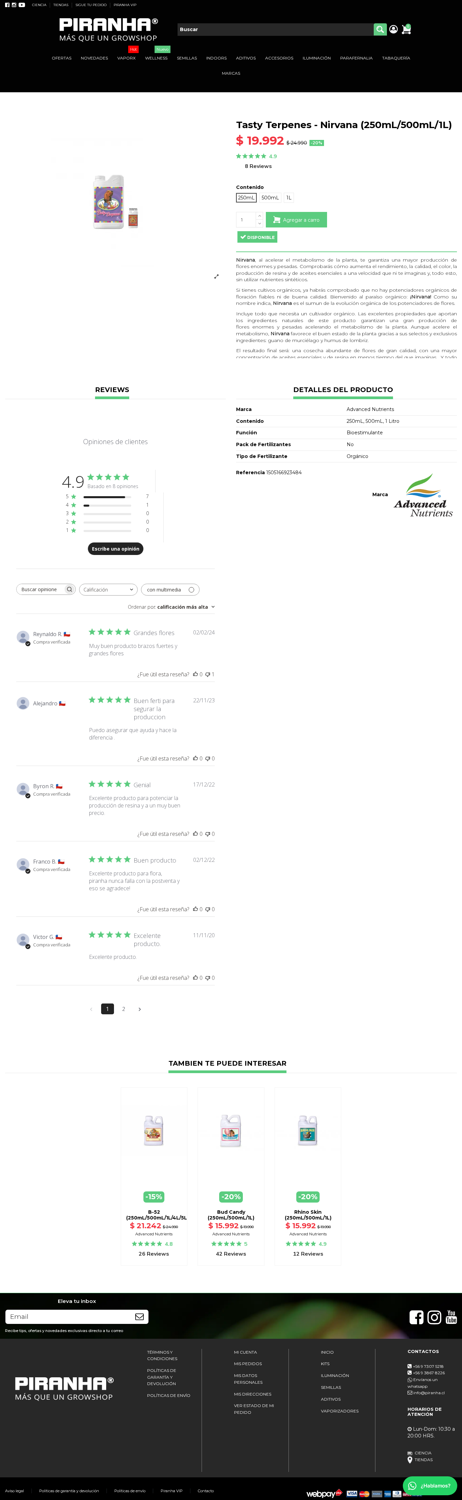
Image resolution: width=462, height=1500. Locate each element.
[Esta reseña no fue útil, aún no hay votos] (207, 758)
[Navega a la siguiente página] (140, 1008)
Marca (380, 494)
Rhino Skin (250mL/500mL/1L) (308, 1215)
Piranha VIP (172, 1491)
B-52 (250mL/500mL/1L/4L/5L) (157, 1215)
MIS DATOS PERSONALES (248, 1379)
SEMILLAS (331, 1387)
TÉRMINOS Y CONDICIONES (162, 1355)
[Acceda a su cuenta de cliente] (393, 29)
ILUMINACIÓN (335, 1375)
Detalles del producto (343, 390)
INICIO (327, 1352)
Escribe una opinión (115, 549)
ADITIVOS (331, 1399)
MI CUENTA (245, 1352)
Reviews (112, 390)
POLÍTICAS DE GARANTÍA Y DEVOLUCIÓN (161, 1377)
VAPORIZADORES (340, 1410)
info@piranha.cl (429, 1392)
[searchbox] (40, 589)
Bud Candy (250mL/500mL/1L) (231, 1215)
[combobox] (108, 590)
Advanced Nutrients (153, 1234)
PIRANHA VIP (125, 5)
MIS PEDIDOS (248, 1363)
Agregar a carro (301, 220)
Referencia (250, 472)
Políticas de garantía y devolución (69, 1491)
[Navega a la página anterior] (91, 1008)
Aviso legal (14, 1491)
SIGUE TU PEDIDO (91, 5)
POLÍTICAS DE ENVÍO (168, 1395)
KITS (325, 1363)
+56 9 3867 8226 (429, 1372)
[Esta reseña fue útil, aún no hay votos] (195, 674)
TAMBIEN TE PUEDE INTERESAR (227, 1063)
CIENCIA (39, 5)
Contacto (206, 1491)
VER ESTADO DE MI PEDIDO (254, 1409)
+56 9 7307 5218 (428, 1366)
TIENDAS (61, 5)
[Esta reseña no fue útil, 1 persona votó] (207, 674)
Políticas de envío (129, 1491)
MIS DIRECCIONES (252, 1394)
